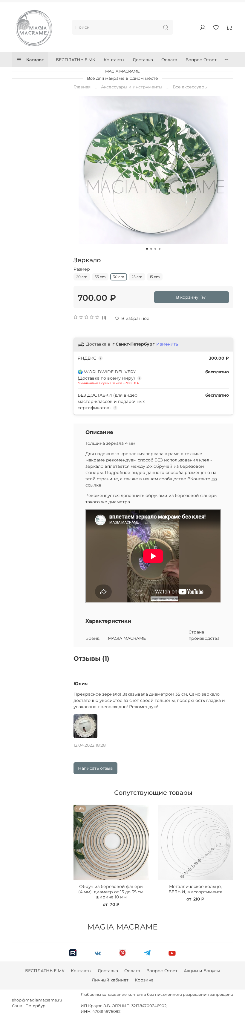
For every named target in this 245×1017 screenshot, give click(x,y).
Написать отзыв (95, 768)
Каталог (35, 59)
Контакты (114, 59)
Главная (82, 87)
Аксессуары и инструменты (131, 87)
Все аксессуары (190, 87)
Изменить (167, 344)
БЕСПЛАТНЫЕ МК (75, 59)
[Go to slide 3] (155, 249)
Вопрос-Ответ (201, 59)
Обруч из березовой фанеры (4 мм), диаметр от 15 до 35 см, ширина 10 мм (111, 892)
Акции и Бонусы (202, 970)
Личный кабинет (110, 980)
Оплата (169, 59)
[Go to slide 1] (147, 249)
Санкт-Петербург (29, 1006)
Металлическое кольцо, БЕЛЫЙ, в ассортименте (195, 889)
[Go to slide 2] (151, 249)
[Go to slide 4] (159, 249)
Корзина (144, 980)
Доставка (143, 59)
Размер (82, 269)
